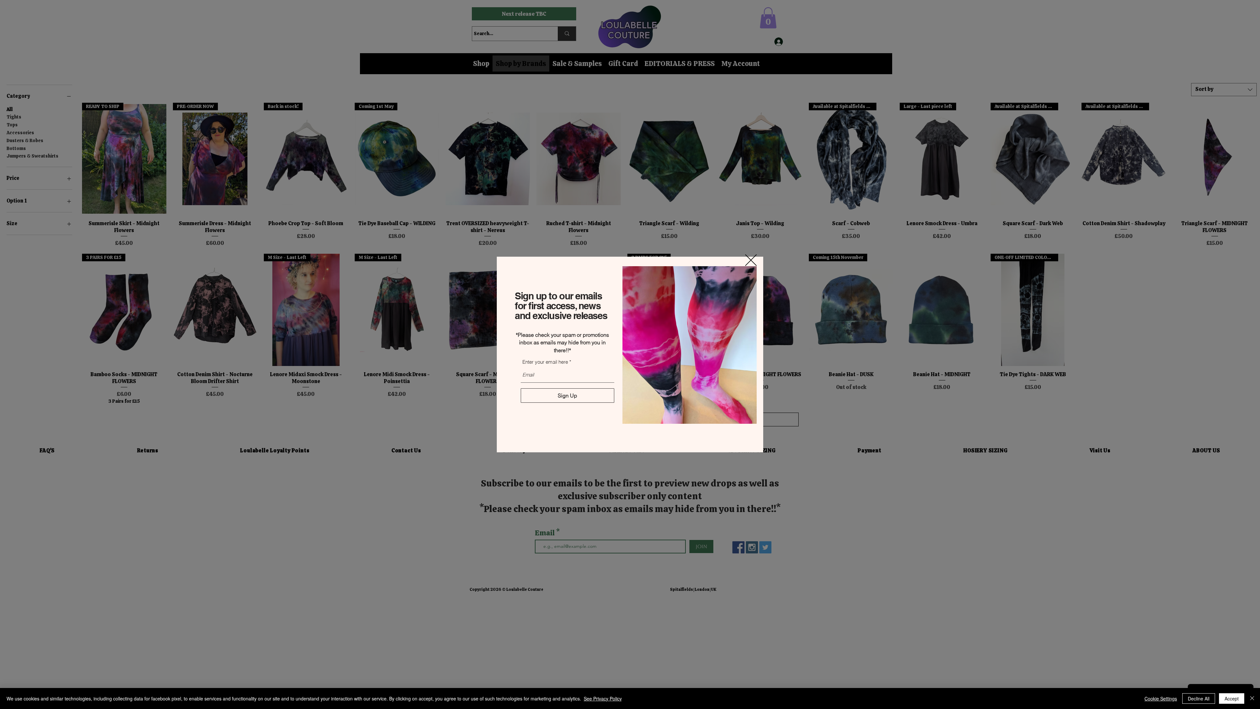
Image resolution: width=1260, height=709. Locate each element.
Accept (1232, 698)
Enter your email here (545, 361)
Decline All (1198, 698)
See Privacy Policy (603, 698)
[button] (751, 260)
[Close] (1252, 698)
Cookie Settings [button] (1160, 698)
